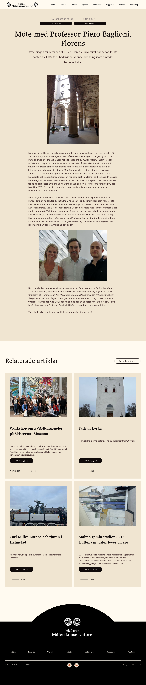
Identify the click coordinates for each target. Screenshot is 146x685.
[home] (22, 4)
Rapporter (110, 5)
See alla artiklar (127, 361)
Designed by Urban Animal (132, 665)
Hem (53, 5)
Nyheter (85, 5)
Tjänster (63, 5)
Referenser (97, 5)
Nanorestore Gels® (62, 19)
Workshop (134, 5)
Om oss (74, 5)
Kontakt (122, 5)
